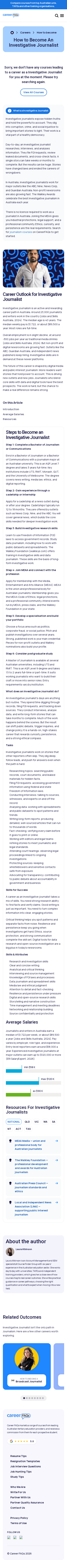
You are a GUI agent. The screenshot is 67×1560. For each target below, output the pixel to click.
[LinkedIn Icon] (21, 1537)
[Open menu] (62, 15)
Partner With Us (20, 1497)
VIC (36, 1121)
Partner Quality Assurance (27, 1502)
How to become (46, 32)
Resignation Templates (25, 1461)
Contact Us (17, 1507)
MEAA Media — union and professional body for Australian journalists (30, 1145)
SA (53, 1121)
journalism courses (21, 232)
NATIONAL (14, 1121)
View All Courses (33, 92)
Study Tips (17, 1476)
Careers (25, 32)
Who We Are (17, 1487)
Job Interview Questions (25, 1466)
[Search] (56, 15)
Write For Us (18, 1492)
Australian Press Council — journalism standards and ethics (31, 1187)
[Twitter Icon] (14, 1537)
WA (45, 1121)
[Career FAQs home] (11, 16)
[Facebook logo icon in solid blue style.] (8, 1537)
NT (9, 1129)
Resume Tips (18, 1456)
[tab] (24, 1398)
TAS (28, 1129)
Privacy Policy (19, 1518)
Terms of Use (18, 1523)
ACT (18, 1129)
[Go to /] (12, 32)
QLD (27, 1121)
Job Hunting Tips (20, 1471)
